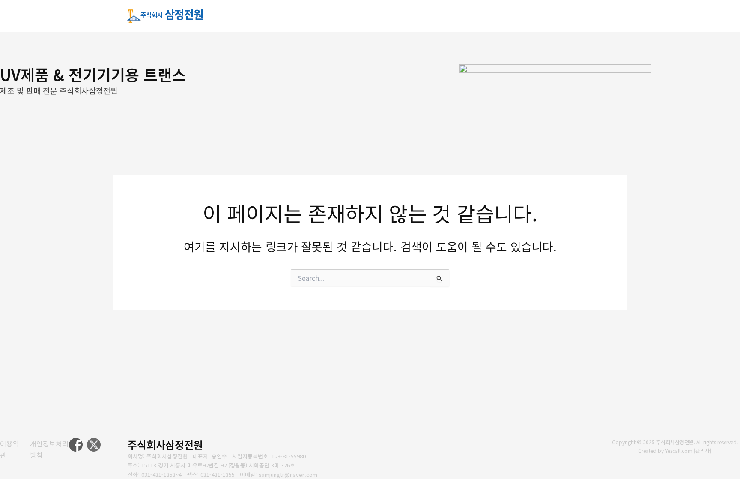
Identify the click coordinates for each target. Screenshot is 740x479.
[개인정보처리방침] (49, 449)
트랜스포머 (502, 16)
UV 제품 (452, 16)
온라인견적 (604, 16)
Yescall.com (678, 450)
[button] (422, 16)
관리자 (702, 450)
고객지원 (553, 16)
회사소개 (405, 16)
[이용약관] (9, 449)
